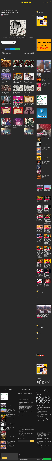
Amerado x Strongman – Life (17, 92)
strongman (5, 10)
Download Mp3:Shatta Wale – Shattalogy (25, 426)
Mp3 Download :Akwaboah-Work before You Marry (26, 430)
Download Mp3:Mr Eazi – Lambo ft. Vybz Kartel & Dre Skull (47, 191)
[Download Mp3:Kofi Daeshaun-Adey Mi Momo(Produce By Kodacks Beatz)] (39, 89)
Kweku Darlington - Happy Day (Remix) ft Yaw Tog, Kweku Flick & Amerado (28, 82)
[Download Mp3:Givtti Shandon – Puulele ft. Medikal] (39, 80)
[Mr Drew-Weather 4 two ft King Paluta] (39, 149)
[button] (26, 8)
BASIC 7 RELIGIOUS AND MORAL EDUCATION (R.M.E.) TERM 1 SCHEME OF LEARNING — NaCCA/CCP (47, 253)
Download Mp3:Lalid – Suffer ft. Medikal (40, 284)
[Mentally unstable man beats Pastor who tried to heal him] (39, 167)
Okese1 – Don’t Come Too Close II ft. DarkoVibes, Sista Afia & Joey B (46, 157)
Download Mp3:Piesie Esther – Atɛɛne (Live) (47, 284)
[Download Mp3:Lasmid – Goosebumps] (39, 177)
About (40, 459)
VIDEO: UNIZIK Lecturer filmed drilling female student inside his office (39, 191)
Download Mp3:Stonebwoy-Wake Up (46, 162)
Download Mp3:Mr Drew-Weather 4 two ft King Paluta (46, 152)
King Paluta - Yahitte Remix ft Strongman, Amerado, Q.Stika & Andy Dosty (17, 104)
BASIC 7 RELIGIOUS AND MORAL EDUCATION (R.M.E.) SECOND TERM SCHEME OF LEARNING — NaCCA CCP (40, 253)
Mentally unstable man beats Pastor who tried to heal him (46, 166)
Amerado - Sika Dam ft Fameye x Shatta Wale (28, 136)
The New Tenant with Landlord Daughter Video (25, 396)
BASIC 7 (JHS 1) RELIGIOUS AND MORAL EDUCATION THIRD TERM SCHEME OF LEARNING (47, 241)
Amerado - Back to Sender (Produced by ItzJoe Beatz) (17, 126)
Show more (32, 58)
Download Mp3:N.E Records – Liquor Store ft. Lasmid (40, 210)
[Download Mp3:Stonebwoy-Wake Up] (39, 163)
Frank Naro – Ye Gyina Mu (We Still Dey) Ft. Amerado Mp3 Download (6, 93)
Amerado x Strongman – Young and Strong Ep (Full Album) (28, 93)
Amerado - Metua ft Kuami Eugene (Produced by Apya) (29, 126)
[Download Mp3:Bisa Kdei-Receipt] (39, 144)
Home (2, 10)
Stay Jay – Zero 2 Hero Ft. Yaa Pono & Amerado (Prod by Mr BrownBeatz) (17, 82)
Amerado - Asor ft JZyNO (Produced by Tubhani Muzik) (6, 82)
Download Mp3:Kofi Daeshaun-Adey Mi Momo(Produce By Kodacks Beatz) (46, 89)
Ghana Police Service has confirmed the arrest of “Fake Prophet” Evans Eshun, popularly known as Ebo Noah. (46, 75)
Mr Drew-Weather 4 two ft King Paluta (46, 148)
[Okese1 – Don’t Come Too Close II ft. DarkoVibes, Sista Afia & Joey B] (39, 158)
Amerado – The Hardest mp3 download (6, 104)
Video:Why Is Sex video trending (39, 219)
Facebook (7, 49)
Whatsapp (18, 49)
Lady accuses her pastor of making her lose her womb (26, 434)
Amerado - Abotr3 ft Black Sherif (6, 136)
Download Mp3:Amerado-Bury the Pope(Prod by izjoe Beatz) (17, 68)
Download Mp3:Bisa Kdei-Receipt (46, 143)
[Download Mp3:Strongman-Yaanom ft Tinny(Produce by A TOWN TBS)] (39, 139)
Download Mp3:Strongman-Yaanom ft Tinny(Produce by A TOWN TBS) (46, 139)
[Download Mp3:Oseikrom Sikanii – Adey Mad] (39, 172)
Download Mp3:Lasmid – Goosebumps (45, 176)
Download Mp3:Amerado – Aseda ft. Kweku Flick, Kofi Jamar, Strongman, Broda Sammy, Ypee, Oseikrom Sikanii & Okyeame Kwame (6, 69)
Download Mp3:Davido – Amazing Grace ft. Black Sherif (47, 275)
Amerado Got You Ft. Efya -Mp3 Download (28, 115)
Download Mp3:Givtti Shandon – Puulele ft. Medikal (46, 79)
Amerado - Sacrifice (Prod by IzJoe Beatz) (29, 68)
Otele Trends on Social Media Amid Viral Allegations (25, 412)
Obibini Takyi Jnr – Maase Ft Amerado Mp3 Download (6, 126)
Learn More (8, 455)
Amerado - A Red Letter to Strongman (17, 115)
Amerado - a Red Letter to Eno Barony (6, 115)
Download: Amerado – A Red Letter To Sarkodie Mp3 (29, 104)
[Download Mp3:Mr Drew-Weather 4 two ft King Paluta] (39, 153)
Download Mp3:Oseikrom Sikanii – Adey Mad (46, 171)
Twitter (13, 49)
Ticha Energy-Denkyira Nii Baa (39, 201)
